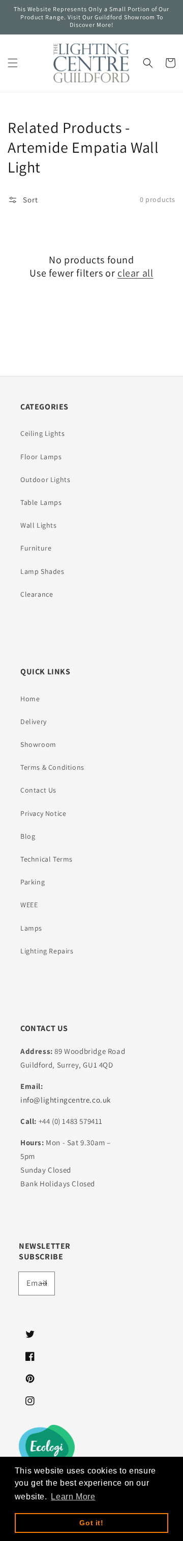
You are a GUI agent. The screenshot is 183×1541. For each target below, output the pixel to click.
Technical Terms (46, 859)
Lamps (31, 928)
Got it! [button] (91, 1523)
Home (30, 698)
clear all (135, 273)
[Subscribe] (43, 1283)
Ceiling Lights (42, 433)
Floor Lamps (41, 456)
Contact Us (38, 790)
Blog (27, 836)
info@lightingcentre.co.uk (65, 1100)
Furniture (35, 548)
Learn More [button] (73, 1496)
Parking (32, 881)
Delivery (33, 721)
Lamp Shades (42, 571)
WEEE (29, 904)
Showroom (38, 744)
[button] (13, 63)
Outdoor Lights (45, 479)
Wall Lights (38, 525)
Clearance (36, 594)
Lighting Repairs (47, 950)
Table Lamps (41, 502)
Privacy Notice (43, 813)
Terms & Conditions (52, 767)
